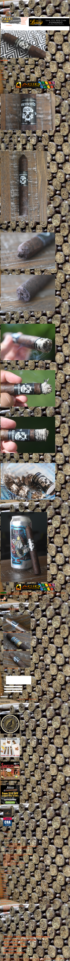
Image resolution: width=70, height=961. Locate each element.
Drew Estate (6, 959)
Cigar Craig (3, 878)
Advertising (8, 15)
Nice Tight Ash (4, 891)
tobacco (29, 959)
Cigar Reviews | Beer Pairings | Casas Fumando (13, 905)
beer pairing (15, 592)
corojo (34, 959)
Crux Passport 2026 (7, 859)
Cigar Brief (3, 875)
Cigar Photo (3, 884)
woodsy (24, 959)
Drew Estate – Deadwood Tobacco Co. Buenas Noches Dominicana (18, 854)
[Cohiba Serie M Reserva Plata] (17, 649)
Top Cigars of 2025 (7, 861)
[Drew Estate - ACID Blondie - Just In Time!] (35, 88)
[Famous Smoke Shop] (10, 803)
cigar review (42, 592)
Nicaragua (28, 958)
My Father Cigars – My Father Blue (11, 864)
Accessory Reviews (7, 11)
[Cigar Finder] (7, 816)
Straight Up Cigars (5, 898)
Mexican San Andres (41, 959)
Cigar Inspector (4, 880)
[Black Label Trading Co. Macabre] (17, 667)
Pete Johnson (13, 959)
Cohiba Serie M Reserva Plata (9, 650)
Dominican (38, 958)
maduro (16, 959)
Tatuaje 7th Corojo (7, 865)
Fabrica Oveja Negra (58, 592)
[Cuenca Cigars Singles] (10, 780)
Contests (5, 12)
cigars (37, 959)
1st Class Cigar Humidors (6, 871)
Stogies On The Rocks (5, 896)
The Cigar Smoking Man (6, 901)
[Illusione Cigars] (10, 733)
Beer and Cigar (9, 592)
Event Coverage (6, 908)
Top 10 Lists (6, 10)
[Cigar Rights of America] (7, 825)
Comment (3, 684)
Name (2, 686)
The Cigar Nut (4, 882)
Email (2, 689)
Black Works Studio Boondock (10, 860)
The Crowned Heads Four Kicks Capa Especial (20, 848)
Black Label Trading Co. (29, 592)
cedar (31, 958)
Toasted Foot (3, 903)
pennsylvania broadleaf (20, 594)
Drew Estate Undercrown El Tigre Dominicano (13, 632)
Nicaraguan (12, 594)
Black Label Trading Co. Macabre (10, 668)
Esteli (56, 958)
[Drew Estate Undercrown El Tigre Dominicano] (17, 630)
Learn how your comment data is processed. (26, 699)
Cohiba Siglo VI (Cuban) (11, 844)
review (32, 959)
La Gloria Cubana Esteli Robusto (20, 847)
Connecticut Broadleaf (61, 958)
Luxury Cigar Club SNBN (12, 609)
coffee (47, 958)
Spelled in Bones (28, 594)
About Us (5, 13)
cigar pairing (37, 592)
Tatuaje (9, 959)
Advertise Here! (6, 831)
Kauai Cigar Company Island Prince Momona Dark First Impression (23, 846)
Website (2, 691)
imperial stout (7, 594)
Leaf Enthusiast (4, 887)
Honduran (2, 959)
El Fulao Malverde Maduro (15, 843)
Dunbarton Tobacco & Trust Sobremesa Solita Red (14, 862)
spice (35, 958)
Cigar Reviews (6, 9)
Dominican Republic (52, 958)
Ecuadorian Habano (49, 592)
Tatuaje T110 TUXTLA (14, 608)
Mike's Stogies (4, 889)
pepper (66, 958)
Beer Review (21, 592)
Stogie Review (4, 894)
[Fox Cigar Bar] (10, 756)
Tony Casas (4, 67)
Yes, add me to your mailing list (9, 694)
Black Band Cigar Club (6, 873)
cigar (33, 958)
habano (27, 959)
